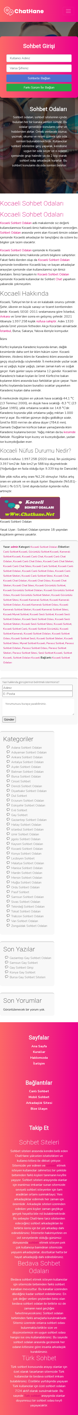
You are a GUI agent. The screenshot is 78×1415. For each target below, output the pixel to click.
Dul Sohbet (19, 796)
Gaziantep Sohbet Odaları (29, 820)
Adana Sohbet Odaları (26, 747)
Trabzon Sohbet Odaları (27, 916)
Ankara (5, 316)
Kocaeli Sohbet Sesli (23, 638)
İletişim (39, 1063)
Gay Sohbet (19, 815)
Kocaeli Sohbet (62, 624)
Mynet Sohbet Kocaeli (32, 643)
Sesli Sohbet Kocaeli (50, 653)
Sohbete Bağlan (39, 78)
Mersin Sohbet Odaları (26, 877)
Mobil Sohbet (39, 1097)
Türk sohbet (32, 1396)
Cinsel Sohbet (21, 781)
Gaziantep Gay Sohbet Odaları (30, 958)
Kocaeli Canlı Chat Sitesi (17, 566)
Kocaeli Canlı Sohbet (45, 566)
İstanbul (5, 331)
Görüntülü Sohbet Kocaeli (44, 552)
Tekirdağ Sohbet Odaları (28, 906)
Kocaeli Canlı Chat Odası (27, 561)
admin (14, 547)
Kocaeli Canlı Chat (32, 556)
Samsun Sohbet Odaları (27, 897)
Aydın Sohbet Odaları (26, 767)
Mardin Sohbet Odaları (26, 873)
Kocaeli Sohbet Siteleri (50, 638)
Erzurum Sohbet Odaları (27, 800)
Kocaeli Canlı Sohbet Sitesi (37, 576)
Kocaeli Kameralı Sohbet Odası (40, 605)
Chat (59, 279)
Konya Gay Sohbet (22, 972)
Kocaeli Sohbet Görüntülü (44, 629)
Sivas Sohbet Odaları (25, 902)
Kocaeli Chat (61, 576)
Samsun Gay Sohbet (24, 963)
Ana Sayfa (39, 1046)
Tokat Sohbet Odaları (26, 911)
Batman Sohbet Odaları (27, 772)
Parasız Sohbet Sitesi (25, 653)
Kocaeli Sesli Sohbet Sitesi (37, 624)
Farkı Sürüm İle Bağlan (39, 87)
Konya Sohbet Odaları (26, 853)
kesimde (70, 432)
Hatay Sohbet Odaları (26, 825)
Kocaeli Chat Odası (39, 580)
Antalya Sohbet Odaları (27, 762)
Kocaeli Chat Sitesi (23, 585)
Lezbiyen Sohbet (23, 858)
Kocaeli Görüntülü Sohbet (50, 585)
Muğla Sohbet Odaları (26, 882)
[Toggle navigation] (68, 11)
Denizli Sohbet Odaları (26, 786)
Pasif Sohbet (20, 892)
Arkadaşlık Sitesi (39, 1103)
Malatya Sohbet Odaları (27, 863)
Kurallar (39, 1052)
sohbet (51, 1165)
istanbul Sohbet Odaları (27, 829)
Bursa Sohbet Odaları (26, 776)
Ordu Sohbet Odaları (25, 887)
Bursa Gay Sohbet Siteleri (27, 977)
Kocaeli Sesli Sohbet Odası (38, 619)
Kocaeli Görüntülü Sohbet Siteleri (30, 595)
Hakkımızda (39, 1058)
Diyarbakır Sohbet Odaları (29, 791)
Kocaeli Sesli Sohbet (42, 614)
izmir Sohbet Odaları (25, 834)
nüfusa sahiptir (46, 321)
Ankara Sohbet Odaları (27, 757)
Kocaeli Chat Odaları (15, 580)
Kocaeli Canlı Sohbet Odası (38, 571)
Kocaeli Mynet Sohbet (16, 614)
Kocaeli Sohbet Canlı (15, 629)
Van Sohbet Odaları (24, 921)
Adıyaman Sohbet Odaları (29, 752)
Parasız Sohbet (55, 643)
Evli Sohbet (19, 810)
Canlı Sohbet (39, 1091)
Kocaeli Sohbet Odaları (32, 203)
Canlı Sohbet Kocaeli (15, 552)
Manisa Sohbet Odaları (27, 868)
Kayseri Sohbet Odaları (27, 844)
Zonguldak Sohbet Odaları (29, 926)
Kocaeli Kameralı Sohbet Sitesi (50, 609)
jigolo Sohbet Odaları (25, 839)
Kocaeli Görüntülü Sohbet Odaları (23, 590)
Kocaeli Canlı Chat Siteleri (58, 561)
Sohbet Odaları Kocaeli (26, 658)
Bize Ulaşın (39, 1109)
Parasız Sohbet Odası (34, 648)
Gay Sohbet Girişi (21, 967)
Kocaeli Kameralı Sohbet (34, 600)
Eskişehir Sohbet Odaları (28, 805)
